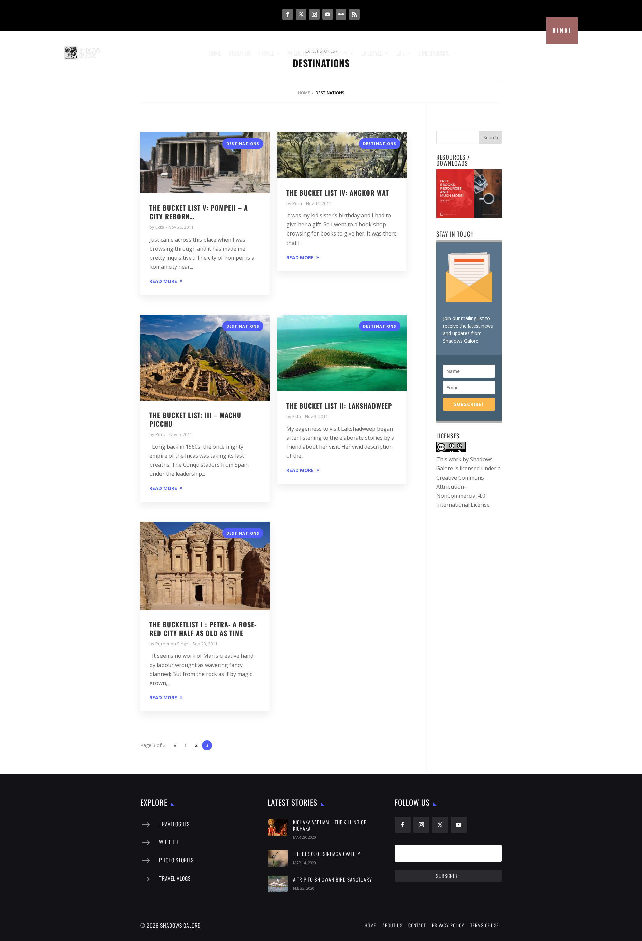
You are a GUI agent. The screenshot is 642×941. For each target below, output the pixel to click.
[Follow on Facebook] (287, 14)
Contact (417, 925)
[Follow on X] (301, 14)
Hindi (562, 30)
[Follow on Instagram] (314, 14)
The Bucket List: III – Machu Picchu (195, 419)
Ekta (159, 227)
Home (304, 93)
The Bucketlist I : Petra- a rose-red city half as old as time (203, 628)
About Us (392, 925)
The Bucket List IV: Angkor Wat (337, 193)
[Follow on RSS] (354, 14)
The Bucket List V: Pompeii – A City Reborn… (198, 212)
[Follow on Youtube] (327, 14)
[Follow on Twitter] (440, 825)
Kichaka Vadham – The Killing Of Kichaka (329, 825)
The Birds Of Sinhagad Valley (326, 853)
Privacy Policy (448, 925)
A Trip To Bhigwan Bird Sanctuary (332, 879)
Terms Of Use (484, 925)
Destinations (242, 143)
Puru (297, 203)
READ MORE (163, 281)
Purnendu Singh (171, 644)
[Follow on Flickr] (341, 14)
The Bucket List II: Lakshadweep (339, 406)
